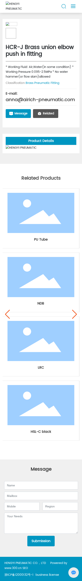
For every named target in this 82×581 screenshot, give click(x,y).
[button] (7, 314)
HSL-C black (41, 431)
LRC (41, 367)
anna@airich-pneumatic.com (40, 100)
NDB (40, 303)
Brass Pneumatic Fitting (42, 83)
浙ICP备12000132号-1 (18, 574)
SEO (25, 568)
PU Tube (41, 239)
